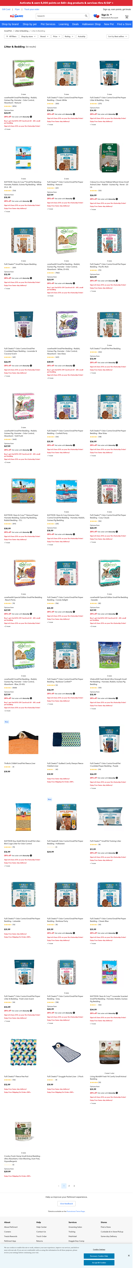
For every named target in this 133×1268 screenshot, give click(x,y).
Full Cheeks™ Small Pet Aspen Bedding (20, 264)
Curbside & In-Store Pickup (112, 1232)
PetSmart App (10, 1241)
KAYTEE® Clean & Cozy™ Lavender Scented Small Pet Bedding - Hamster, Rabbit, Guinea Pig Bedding (109, 999)
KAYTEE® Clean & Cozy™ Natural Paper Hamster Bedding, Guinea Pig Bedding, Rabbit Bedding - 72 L (21, 517)
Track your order (31, 9)
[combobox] (62, 15)
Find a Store (106, 1227)
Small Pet (8, 31)
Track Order (41, 1236)
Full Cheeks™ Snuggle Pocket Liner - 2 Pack (65, 1076)
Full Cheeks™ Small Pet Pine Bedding (105, 348)
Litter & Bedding (21, 31)
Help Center (41, 1227)
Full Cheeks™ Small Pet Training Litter (105, 841)
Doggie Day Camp (76, 1241)
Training (72, 1232)
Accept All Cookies (99, 1263)
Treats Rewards (10, 1236)
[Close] (129, 1255)
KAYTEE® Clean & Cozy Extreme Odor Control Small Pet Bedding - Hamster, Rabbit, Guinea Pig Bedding (66, 517)
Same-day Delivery (109, 1236)
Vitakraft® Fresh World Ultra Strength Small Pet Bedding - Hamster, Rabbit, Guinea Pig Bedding (108, 681)
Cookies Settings (99, 1249)
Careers (7, 1232)
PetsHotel (73, 1236)
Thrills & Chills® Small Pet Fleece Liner (19, 763)
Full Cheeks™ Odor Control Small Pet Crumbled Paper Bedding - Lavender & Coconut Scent (20, 351)
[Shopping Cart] (129, 17)
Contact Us (41, 1232)
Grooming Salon (75, 1227)
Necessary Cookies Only (99, 1256)
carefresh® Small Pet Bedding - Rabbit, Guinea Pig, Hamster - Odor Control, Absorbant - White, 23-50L (63, 266)
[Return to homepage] (16, 15)
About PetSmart (11, 1227)
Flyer (17, 9)
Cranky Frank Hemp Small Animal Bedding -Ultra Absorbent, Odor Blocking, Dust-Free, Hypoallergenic (22, 1158)
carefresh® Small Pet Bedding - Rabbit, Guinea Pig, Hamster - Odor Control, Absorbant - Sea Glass (63, 351)
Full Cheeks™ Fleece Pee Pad (16, 1076)
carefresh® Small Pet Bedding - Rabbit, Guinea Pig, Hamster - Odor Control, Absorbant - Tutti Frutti (20, 433)
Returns (39, 1241)
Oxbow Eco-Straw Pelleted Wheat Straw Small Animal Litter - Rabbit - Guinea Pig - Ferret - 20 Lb (109, 184)
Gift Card (6, 9)
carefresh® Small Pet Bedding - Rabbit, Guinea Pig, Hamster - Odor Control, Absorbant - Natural (20, 100)
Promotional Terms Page (76, 1211)
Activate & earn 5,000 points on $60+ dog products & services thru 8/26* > (66, 2)
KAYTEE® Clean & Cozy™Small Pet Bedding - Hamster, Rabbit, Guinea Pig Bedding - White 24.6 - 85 (23, 184)
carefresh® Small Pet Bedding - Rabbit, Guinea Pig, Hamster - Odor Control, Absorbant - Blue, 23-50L (20, 681)
